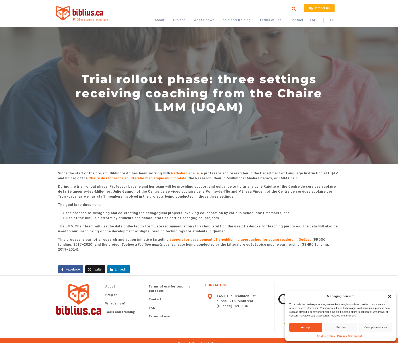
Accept (306, 327)
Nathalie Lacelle (185, 173)
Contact (296, 20)
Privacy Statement (349, 336)
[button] (390, 296)
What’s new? (204, 20)
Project (179, 20)
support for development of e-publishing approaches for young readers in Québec (241, 240)
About (159, 20)
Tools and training (236, 20)
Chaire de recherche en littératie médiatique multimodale (137, 178)
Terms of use (271, 20)
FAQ (313, 20)
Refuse (341, 327)
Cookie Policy (326, 336)
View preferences (375, 327)
